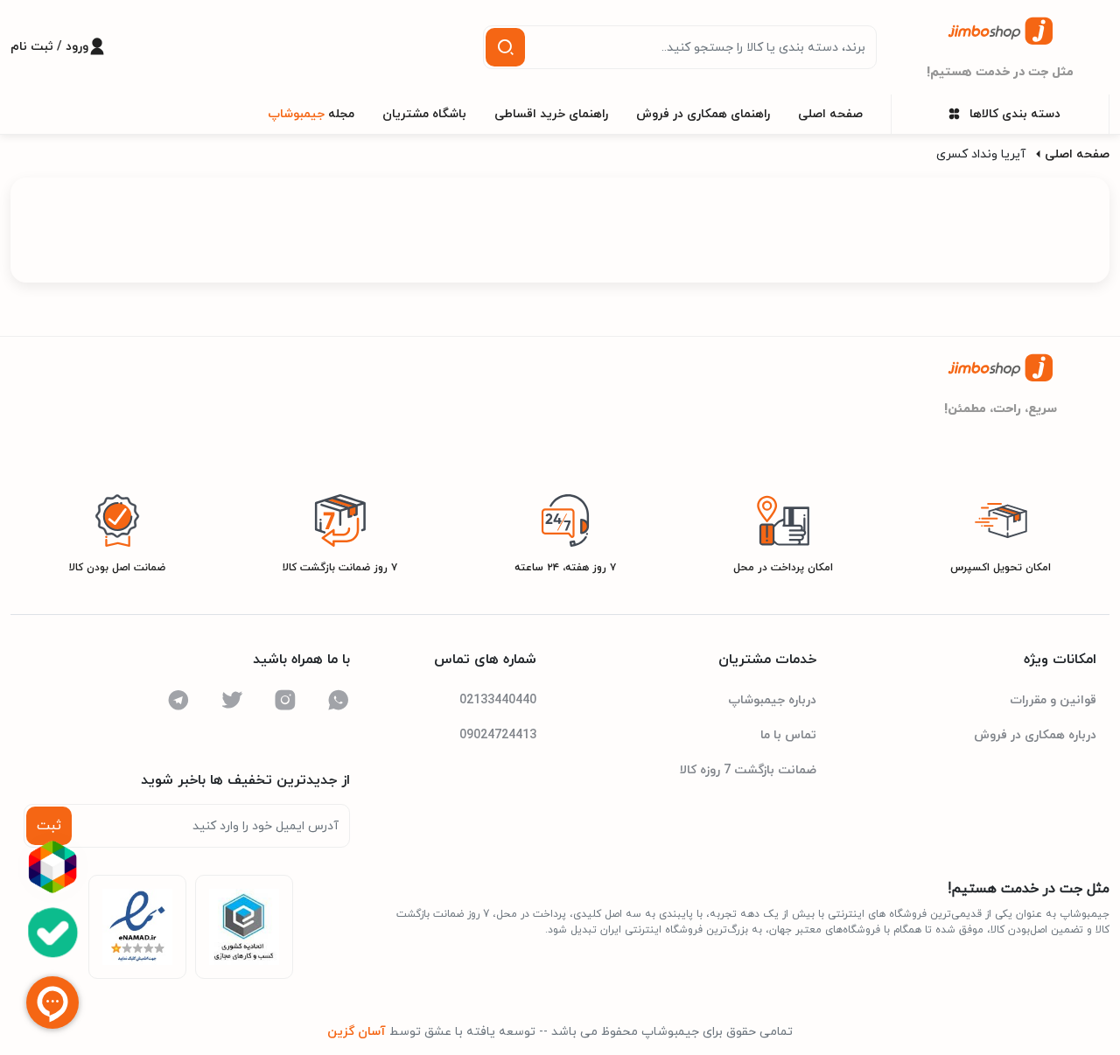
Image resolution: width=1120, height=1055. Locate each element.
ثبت (49, 825)
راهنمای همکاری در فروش (703, 114)
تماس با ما (788, 735)
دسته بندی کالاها (1015, 114)
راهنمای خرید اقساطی (551, 114)
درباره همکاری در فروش (1035, 735)
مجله (311, 114)
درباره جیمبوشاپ (772, 700)
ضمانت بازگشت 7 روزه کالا (748, 770)
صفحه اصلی (830, 114)
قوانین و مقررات (1053, 700)
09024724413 (497, 735)
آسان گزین (356, 1032)
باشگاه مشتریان (424, 114)
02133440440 (497, 700)
